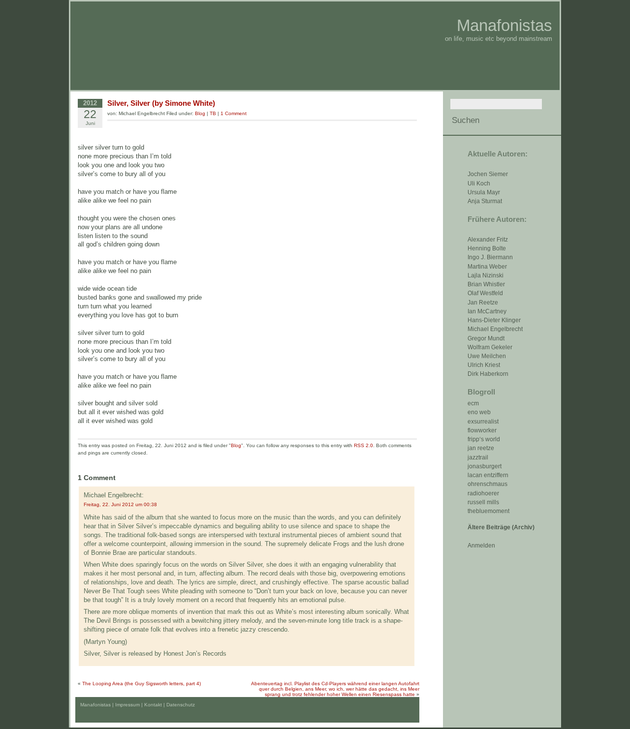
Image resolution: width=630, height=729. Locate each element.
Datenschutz (180, 704)
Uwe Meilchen (487, 356)
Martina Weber (487, 266)
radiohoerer (483, 493)
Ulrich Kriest (484, 365)
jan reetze (481, 448)
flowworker (482, 430)
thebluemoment (488, 511)
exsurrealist (483, 421)
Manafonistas (504, 25)
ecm (473, 403)
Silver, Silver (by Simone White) (161, 103)
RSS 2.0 (363, 445)
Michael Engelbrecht (495, 329)
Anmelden (481, 545)
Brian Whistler (486, 284)
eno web (479, 412)
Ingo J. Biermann (490, 257)
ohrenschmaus (487, 484)
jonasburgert (485, 466)
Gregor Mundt (486, 338)
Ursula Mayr (484, 192)
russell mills (483, 502)
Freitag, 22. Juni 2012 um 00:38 (120, 504)
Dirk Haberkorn (488, 373)
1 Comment (233, 113)
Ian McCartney (487, 311)
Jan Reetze (483, 302)
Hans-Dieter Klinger (494, 320)
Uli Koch (479, 183)
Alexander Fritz (488, 239)
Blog (200, 113)
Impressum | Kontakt (138, 704)
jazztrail (478, 457)
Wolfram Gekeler (490, 347)
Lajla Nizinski (486, 275)
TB (213, 113)
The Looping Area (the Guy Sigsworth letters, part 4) (141, 683)
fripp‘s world (484, 439)
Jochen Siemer (488, 174)
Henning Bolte (487, 248)
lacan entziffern (488, 475)
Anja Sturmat (485, 201)
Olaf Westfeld (485, 293)
